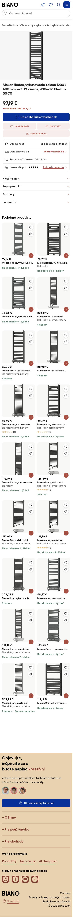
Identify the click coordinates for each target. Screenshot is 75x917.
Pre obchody (14, 841)
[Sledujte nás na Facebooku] (15, 879)
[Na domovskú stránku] (10, 5)
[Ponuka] (66, 4)
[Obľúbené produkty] (50, 4)
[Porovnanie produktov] (43, 4)
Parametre (10, 202)
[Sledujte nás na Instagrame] (5, 879)
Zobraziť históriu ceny (15, 108)
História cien (11, 178)
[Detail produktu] (31, 255)
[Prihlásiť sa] (58, 4)
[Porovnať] (30, 233)
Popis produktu (12, 186)
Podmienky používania (56, 901)
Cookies (65, 893)
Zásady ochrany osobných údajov (49, 897)
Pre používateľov (17, 829)
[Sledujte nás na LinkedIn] (34, 879)
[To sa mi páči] (30, 227)
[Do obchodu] (36, 55)
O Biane (10, 817)
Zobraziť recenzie (53, 167)
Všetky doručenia (54, 151)
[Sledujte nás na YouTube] (25, 879)
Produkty (9, 861)
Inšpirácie (28, 861)
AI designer (48, 861)
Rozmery (8, 194)
